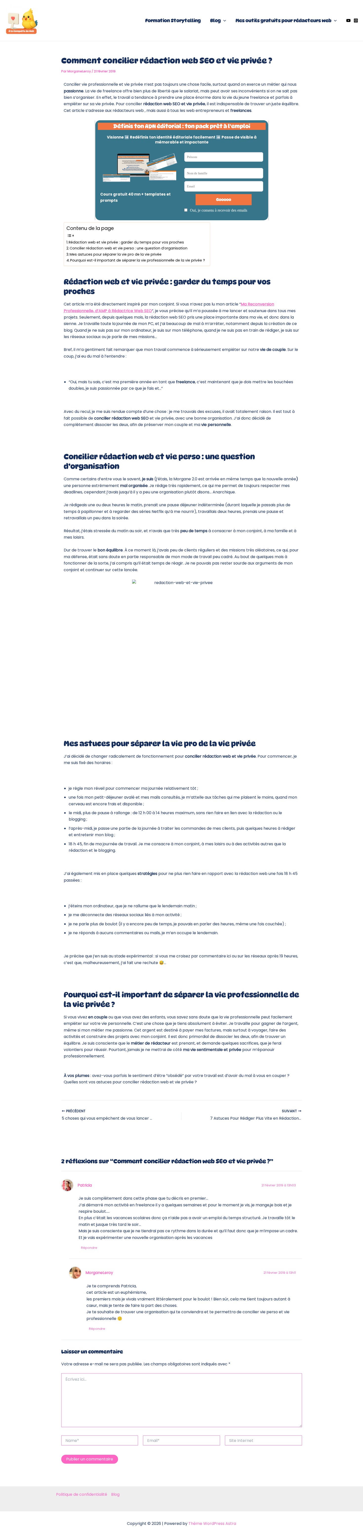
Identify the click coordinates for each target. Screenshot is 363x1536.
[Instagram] (356, 20)
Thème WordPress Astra (212, 1523)
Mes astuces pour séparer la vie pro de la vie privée (115, 254)
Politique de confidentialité (81, 1494)
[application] (223, 20)
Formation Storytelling (173, 20)
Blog (215, 20)
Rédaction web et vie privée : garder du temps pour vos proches (126, 242)
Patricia (85, 1185)
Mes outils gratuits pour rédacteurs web (283, 20)
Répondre (89, 1247)
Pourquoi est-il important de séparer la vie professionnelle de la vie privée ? (137, 260)
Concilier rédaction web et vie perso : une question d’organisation (128, 248)
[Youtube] (348, 20)
